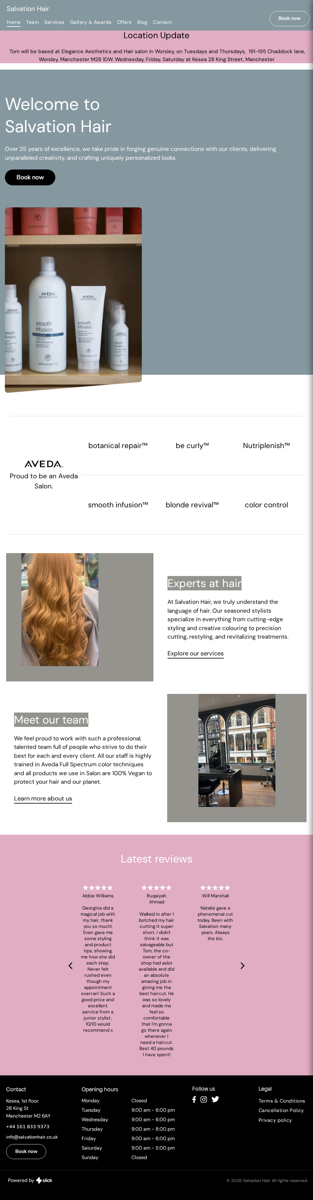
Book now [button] (289, 19)
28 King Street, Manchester (241, 59)
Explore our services (196, 653)
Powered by (21, 1180)
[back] (70, 965)
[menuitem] (16, 22)
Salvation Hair (28, 8)
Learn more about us (43, 798)
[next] (243, 965)
